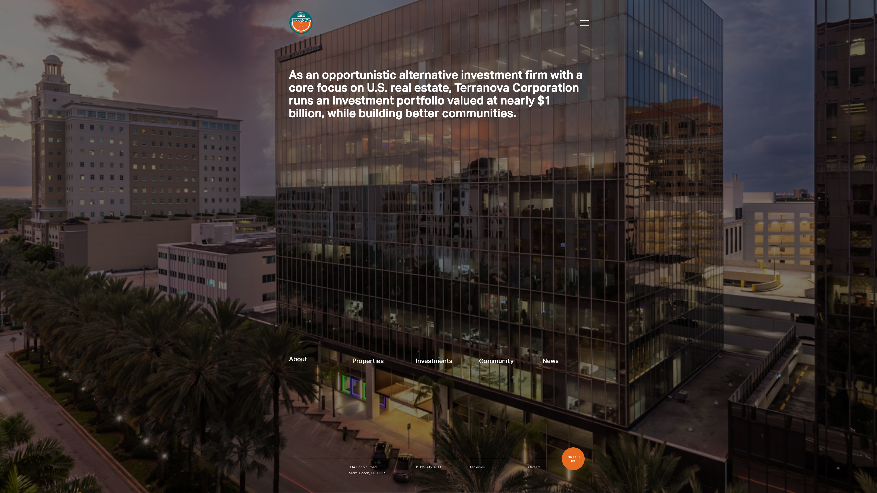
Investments (434, 361)
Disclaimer (476, 467)
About (298, 359)
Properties (368, 361)
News (551, 361)
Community (496, 361)
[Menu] (582, 23)
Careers (534, 467)
